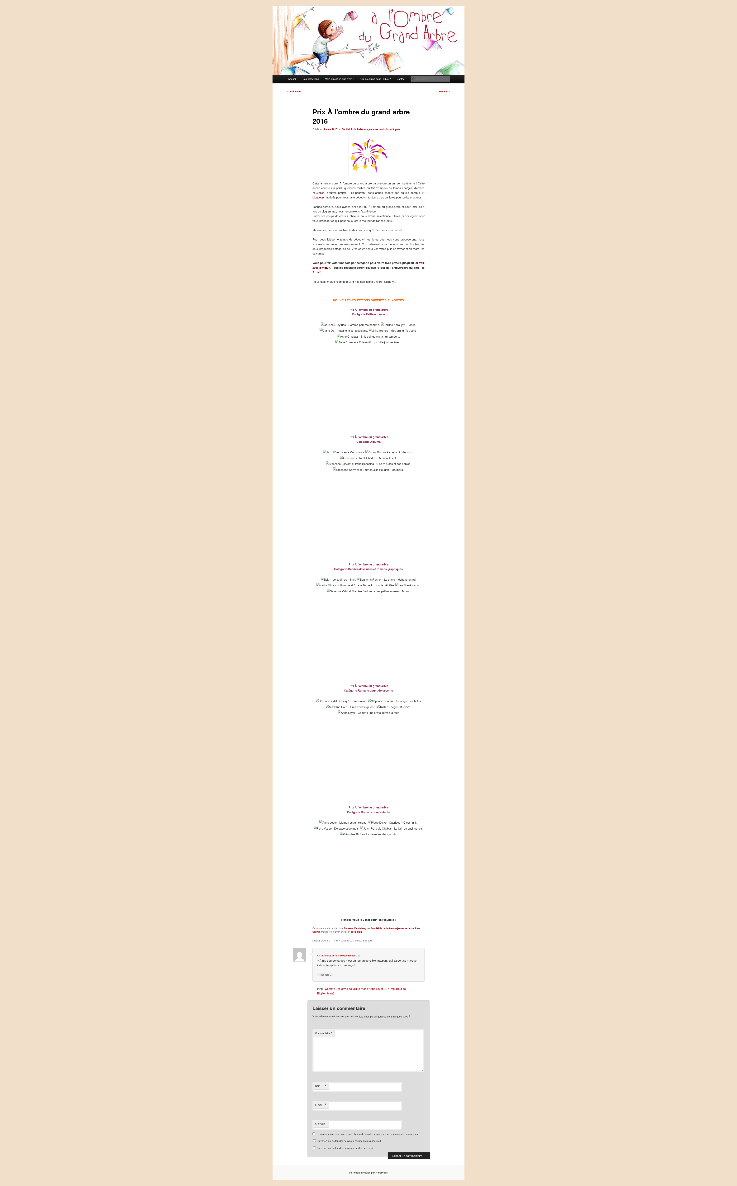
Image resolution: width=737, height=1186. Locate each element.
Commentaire (323, 1033)
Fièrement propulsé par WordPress (368, 1172)
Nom (321, 1086)
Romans (348, 928)
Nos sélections (310, 79)
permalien (356, 931)
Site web (320, 1123)
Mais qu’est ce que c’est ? (339, 79)
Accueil (292, 79)
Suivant (444, 91)
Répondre (325, 974)
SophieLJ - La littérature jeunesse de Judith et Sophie (371, 129)
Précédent (294, 91)
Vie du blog (360, 928)
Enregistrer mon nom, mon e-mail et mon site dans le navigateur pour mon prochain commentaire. (368, 1134)
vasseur (350, 955)
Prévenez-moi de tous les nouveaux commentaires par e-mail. (349, 1140)
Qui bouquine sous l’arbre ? (375, 79)
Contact (401, 79)
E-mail (321, 1105)
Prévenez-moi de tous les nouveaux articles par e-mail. (345, 1148)
